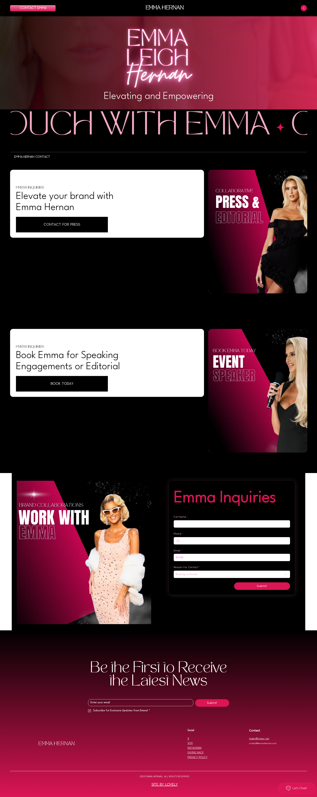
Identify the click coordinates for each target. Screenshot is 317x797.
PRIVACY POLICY (197, 757)
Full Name (181, 517)
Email (178, 550)
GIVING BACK (195, 752)
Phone (178, 534)
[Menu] (304, 8)
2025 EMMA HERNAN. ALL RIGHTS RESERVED (164, 776)
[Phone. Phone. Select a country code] (179, 541)
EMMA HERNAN (165, 8)
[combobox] (232, 574)
